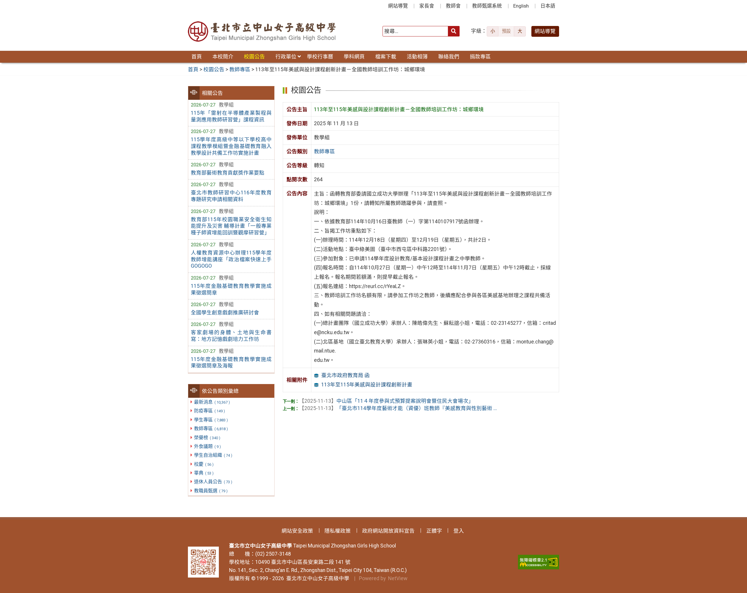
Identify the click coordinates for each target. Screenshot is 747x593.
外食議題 (207, 446)
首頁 (196, 57)
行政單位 (285, 57)
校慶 (203, 464)
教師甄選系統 (487, 6)
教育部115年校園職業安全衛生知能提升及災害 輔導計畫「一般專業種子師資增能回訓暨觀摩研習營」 (231, 226)
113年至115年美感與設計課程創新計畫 (366, 385)
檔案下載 (385, 57)
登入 (458, 531)
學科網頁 (354, 57)
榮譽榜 (207, 437)
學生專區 (211, 420)
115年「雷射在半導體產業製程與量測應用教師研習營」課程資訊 (231, 116)
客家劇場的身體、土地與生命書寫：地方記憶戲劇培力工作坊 (231, 335)
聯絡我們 (448, 57)
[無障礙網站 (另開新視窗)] (538, 562)
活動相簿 (417, 57)
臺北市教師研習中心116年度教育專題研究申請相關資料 (231, 196)
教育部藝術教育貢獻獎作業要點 (227, 173)
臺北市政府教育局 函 (345, 375)
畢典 (203, 473)
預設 (506, 31)
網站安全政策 (297, 531)
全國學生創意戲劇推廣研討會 (225, 312)
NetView (397, 578)
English (521, 6)
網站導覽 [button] (545, 31)
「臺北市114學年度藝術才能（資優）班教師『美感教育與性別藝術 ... (398, 408)
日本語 (547, 6)
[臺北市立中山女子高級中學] (262, 31)
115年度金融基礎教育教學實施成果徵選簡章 (231, 289)
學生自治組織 (213, 455)
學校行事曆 (320, 57)
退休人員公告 (213, 481)
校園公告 (254, 57)
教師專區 (211, 428)
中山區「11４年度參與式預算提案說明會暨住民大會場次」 (386, 401)
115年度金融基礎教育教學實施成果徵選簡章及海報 (231, 362)
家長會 (426, 6)
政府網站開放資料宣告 (388, 531)
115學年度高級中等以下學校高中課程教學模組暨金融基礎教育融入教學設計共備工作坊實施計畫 (231, 146)
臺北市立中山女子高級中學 (316, 578)
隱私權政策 (337, 531)
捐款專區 (480, 57)
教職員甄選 (210, 490)
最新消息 (212, 402)
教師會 (453, 6)
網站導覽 (398, 6)
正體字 (434, 531)
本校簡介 (222, 57)
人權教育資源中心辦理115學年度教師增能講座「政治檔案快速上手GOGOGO (231, 259)
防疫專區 (209, 411)
